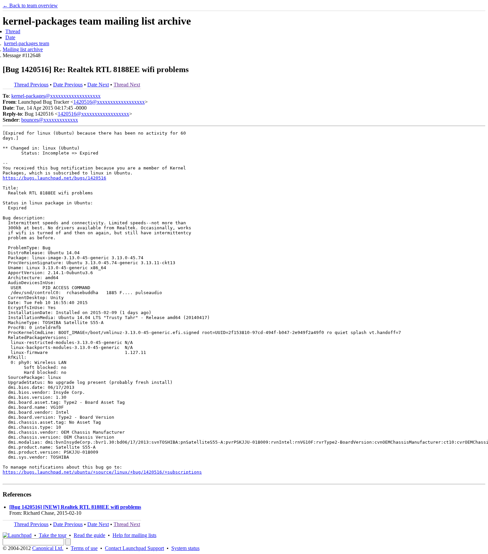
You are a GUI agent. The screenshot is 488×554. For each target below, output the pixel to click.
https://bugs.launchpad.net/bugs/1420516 (54, 177)
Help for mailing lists (134, 535)
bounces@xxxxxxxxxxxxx (49, 120)
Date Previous (68, 84)
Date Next (98, 84)
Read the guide (89, 535)
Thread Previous (31, 84)
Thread (12, 31)
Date (10, 37)
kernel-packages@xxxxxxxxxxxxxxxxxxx (56, 96)
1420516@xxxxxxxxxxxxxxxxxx (109, 102)
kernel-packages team (26, 43)
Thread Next (127, 84)
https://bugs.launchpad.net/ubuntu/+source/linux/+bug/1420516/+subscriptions (102, 472)
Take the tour (52, 535)
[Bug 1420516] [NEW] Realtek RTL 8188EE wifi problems (75, 507)
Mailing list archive (23, 49)
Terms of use (84, 548)
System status (185, 548)
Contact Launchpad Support (134, 548)
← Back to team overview (30, 5)
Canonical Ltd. (47, 548)
